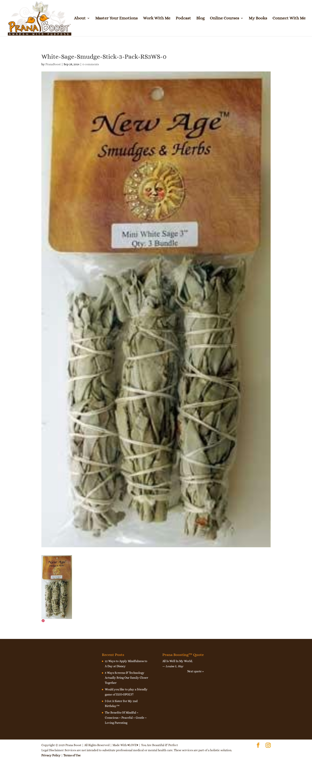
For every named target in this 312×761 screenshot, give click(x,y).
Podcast (183, 18)
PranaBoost (53, 64)
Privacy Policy (50, 755)
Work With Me (156, 18)
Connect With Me (289, 18)
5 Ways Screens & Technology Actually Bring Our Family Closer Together (126, 678)
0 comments (90, 64)
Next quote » (195, 671)
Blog (200, 18)
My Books (258, 18)
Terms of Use (72, 755)
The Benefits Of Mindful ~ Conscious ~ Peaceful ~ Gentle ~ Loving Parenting (126, 717)
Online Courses (224, 18)
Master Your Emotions (116, 18)
